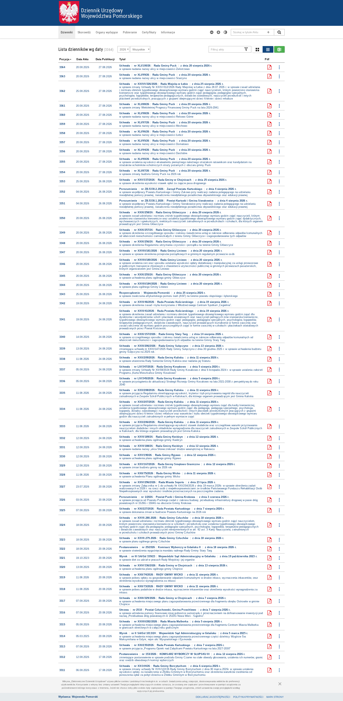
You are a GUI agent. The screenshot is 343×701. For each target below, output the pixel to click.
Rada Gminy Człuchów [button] (174, 517)
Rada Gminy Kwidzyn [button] (170, 436)
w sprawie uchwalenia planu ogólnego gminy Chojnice (151, 569)
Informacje (168, 32)
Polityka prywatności (248, 697)
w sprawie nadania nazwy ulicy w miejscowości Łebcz (151, 135)
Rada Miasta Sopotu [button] (172, 482)
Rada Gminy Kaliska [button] (171, 357)
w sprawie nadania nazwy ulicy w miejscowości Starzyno (153, 78)
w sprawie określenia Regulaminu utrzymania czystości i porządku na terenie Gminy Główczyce (176, 245)
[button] (257, 49)
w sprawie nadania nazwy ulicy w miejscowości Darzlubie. (153, 153)
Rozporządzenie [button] (130, 292)
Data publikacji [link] (105, 59)
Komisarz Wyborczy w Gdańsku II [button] (179, 547)
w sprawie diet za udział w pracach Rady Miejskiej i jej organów (157, 559)
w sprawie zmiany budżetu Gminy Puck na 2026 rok (150, 174)
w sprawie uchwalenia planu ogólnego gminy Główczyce (152, 277)
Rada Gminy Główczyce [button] (171, 212)
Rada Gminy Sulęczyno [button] (174, 345)
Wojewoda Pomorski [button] (157, 292)
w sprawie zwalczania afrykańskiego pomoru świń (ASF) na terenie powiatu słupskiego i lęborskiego (178, 296)
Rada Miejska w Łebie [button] (175, 83)
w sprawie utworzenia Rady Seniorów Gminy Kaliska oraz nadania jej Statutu (164, 361)
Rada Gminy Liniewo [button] (174, 250)
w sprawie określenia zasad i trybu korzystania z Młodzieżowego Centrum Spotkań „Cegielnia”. (175, 305)
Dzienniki (67, 32)
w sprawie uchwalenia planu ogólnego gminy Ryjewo (150, 458)
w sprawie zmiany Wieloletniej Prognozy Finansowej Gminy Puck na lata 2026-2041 (169, 107)
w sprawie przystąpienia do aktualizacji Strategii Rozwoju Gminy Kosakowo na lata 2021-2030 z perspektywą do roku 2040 (188, 383)
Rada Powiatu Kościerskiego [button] (175, 301)
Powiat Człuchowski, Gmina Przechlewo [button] (171, 609)
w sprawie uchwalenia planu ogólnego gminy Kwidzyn (150, 440)
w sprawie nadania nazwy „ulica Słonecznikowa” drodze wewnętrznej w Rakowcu (167, 449)
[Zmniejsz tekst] (211, 32)
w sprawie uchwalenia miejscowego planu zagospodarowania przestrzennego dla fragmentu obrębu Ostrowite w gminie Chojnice (189, 603)
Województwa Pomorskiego (111, 15)
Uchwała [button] (125, 65)
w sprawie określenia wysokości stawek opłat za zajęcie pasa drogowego (162, 183)
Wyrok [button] (123, 556)
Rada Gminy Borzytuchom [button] (170, 665)
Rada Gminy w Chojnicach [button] (175, 179)
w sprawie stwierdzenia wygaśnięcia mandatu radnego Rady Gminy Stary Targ (165, 550)
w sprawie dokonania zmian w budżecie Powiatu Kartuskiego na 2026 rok (162, 512)
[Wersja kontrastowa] (225, 32)
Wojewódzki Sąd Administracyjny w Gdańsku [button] (187, 556)
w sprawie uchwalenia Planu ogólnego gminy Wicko (149, 476)
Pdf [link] (267, 59)
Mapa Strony (275, 697)
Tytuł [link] (122, 59)
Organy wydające (107, 32)
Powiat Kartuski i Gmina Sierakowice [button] (190, 200)
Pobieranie (130, 32)
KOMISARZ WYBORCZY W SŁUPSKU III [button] (185, 654)
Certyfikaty (149, 32)
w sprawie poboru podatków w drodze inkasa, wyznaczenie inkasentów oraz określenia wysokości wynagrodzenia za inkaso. (188, 591)
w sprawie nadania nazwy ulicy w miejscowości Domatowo (154, 144)
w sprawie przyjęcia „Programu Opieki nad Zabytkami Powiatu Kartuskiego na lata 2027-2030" (175, 648)
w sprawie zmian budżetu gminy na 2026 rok (145, 467)
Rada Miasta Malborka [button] (174, 621)
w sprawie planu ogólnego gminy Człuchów (144, 541)
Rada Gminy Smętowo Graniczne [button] (179, 464)
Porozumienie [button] (128, 188)
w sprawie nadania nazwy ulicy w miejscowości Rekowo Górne (156, 116)
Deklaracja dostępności (213, 697)
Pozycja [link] (64, 59)
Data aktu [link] (82, 59)
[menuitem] (66, 32)
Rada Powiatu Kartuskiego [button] (174, 508)
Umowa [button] (124, 609)
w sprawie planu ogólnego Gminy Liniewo (143, 287)
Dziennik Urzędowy (102, 10)
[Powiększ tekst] (218, 32)
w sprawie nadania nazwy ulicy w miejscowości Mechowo (153, 126)
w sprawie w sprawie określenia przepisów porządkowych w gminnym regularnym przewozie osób (176, 254)
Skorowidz (84, 32)
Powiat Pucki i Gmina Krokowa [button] (176, 496)
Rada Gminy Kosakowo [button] (172, 366)
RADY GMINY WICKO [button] (170, 574)
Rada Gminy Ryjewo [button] (168, 455)
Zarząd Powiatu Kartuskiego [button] (185, 188)
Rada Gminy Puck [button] (165, 65)
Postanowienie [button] (129, 547)
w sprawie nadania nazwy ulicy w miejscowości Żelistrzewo (154, 69)
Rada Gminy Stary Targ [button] (174, 334)
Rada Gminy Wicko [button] (168, 473)
